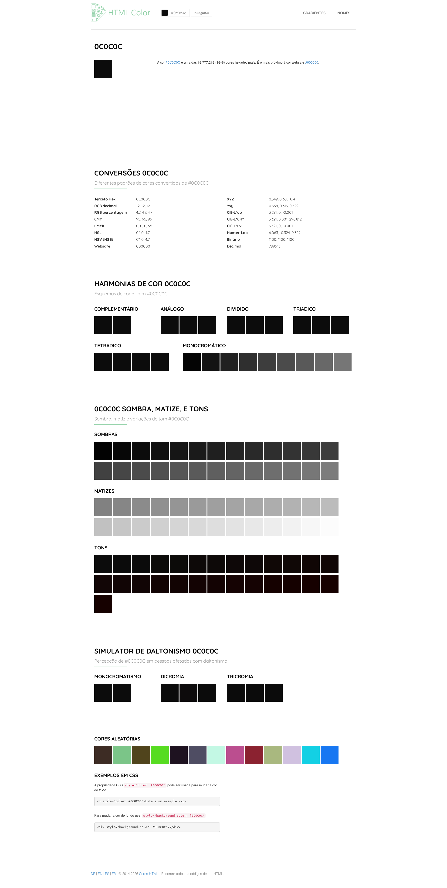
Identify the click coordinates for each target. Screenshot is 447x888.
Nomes (343, 12)
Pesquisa (201, 13)
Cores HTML (149, 874)
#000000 (311, 62)
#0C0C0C (173, 62)
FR (114, 874)
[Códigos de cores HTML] (120, 6)
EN (100, 874)
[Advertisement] (223, 121)
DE (93, 874)
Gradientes (314, 12)
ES (107, 874)
